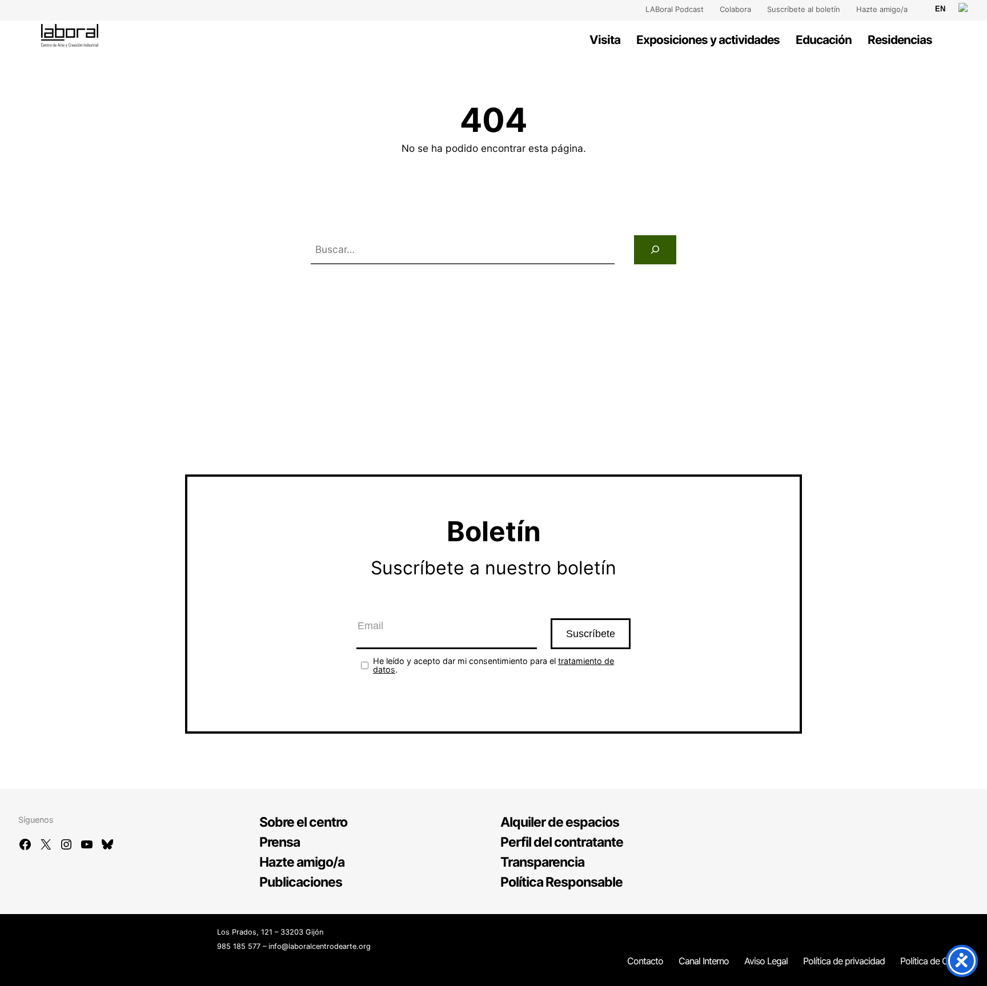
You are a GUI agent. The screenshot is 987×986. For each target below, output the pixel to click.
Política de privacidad (844, 961)
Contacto (645, 961)
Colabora (735, 9)
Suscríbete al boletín (803, 9)
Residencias (900, 40)
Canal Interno (704, 961)
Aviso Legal (766, 961)
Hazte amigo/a (882, 9)
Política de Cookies (936, 961)
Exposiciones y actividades (708, 40)
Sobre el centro (303, 822)
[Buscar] (655, 249)
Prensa (279, 842)
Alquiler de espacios (559, 822)
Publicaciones (300, 882)
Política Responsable (561, 882)
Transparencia (542, 862)
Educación (824, 40)
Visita (604, 40)
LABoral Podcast (674, 9)
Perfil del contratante (561, 842)
